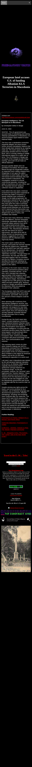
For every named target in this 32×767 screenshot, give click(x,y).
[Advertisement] (16, 24)
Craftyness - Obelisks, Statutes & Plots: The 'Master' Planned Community (15, 429)
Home (4, 3)
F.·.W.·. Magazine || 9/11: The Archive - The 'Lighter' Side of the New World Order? (15, 434)
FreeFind (18, 465)
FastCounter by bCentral (16, 495)
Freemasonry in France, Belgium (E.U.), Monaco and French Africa (15, 418)
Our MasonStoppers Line (16, 470)
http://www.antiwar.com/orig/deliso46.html (16, 117)
